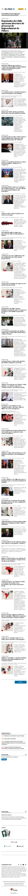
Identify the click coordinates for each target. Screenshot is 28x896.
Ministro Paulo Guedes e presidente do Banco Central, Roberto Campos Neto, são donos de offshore (13, 560)
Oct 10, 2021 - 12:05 (17, 115)
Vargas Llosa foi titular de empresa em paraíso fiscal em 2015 (13, 284)
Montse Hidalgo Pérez (12, 641)
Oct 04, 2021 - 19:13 (17, 287)
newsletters (4, 754)
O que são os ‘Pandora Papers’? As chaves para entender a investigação (12, 638)
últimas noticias (5, 733)
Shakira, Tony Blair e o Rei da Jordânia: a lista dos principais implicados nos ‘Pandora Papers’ (13, 659)
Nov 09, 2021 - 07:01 (15, 50)
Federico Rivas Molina (5, 72)
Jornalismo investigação (10, 14)
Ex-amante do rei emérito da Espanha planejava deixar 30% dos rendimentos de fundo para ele (13, 502)
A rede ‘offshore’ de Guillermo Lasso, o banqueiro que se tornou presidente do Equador (13, 481)
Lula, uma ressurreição (10, 738)
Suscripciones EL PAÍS (19, 883)
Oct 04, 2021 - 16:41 (20, 315)
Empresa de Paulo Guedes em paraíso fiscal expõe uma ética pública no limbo (13, 112)
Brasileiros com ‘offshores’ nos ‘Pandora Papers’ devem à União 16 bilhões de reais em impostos (12, 407)
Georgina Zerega (4, 261)
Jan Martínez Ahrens (5, 588)
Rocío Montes (4, 50)
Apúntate (4, 759)
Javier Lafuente (14, 588)
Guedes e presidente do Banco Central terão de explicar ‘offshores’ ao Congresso (13, 163)
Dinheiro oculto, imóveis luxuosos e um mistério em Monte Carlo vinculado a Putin (13, 454)
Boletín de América (6, 815)
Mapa (14, 883)
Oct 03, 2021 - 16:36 (8, 485)
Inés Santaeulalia (5, 484)
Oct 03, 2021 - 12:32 (15, 564)
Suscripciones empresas (8, 884)
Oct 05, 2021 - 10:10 (19, 217)
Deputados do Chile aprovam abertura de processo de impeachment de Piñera (12, 26)
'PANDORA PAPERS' (5, 185)
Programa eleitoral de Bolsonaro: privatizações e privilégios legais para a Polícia (12, 748)
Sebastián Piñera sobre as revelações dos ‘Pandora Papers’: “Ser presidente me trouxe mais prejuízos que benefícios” (13, 189)
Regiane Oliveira (4, 115)
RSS (14, 884)
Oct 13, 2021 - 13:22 (20, 72)
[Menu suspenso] (2, 9)
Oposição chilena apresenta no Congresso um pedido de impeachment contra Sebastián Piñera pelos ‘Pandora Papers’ (13, 67)
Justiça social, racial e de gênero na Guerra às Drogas (12, 214)
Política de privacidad (8, 883)
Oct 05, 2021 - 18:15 (17, 167)
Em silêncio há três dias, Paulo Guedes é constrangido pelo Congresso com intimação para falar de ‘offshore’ (13, 138)
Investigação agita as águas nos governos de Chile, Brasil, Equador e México (12, 234)
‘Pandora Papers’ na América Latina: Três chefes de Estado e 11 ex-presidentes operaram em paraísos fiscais (13, 584)
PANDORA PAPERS (4, 18)
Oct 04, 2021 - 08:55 (15, 412)
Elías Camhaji (21, 641)
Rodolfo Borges (4, 167)
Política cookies (22, 881)
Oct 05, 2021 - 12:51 (20, 193)
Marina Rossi (4, 365)
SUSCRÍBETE (20, 9)
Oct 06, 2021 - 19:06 (17, 142)
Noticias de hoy (21, 884)
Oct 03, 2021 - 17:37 (19, 458)
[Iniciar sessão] (25, 9)
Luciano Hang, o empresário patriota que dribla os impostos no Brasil (13, 362)
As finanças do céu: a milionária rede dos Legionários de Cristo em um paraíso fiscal (13, 257)
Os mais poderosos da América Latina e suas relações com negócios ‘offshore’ (13, 542)
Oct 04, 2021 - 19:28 (16, 261)
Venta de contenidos (10, 881)
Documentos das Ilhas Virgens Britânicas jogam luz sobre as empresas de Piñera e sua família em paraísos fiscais (13, 311)
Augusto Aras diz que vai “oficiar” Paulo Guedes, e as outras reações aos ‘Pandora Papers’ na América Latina (13, 386)
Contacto (4, 881)
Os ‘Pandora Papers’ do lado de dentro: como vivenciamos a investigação (13, 93)
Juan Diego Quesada (5, 237)
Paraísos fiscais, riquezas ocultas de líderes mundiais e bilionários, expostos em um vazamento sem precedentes (13, 616)
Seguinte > (20, 682)
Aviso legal (17, 881)
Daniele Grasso (4, 545)
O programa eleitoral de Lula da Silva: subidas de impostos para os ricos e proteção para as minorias (13, 743)
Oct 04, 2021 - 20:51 (8, 238)
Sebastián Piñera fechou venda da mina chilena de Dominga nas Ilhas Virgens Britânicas (13, 523)
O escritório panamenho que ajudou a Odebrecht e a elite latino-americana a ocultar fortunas (13, 333)
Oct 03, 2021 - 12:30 (8, 642)
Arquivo (3, 827)
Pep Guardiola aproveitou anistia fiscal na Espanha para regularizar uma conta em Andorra (13, 432)
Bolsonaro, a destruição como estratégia (14, 735)
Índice (17, 884)
